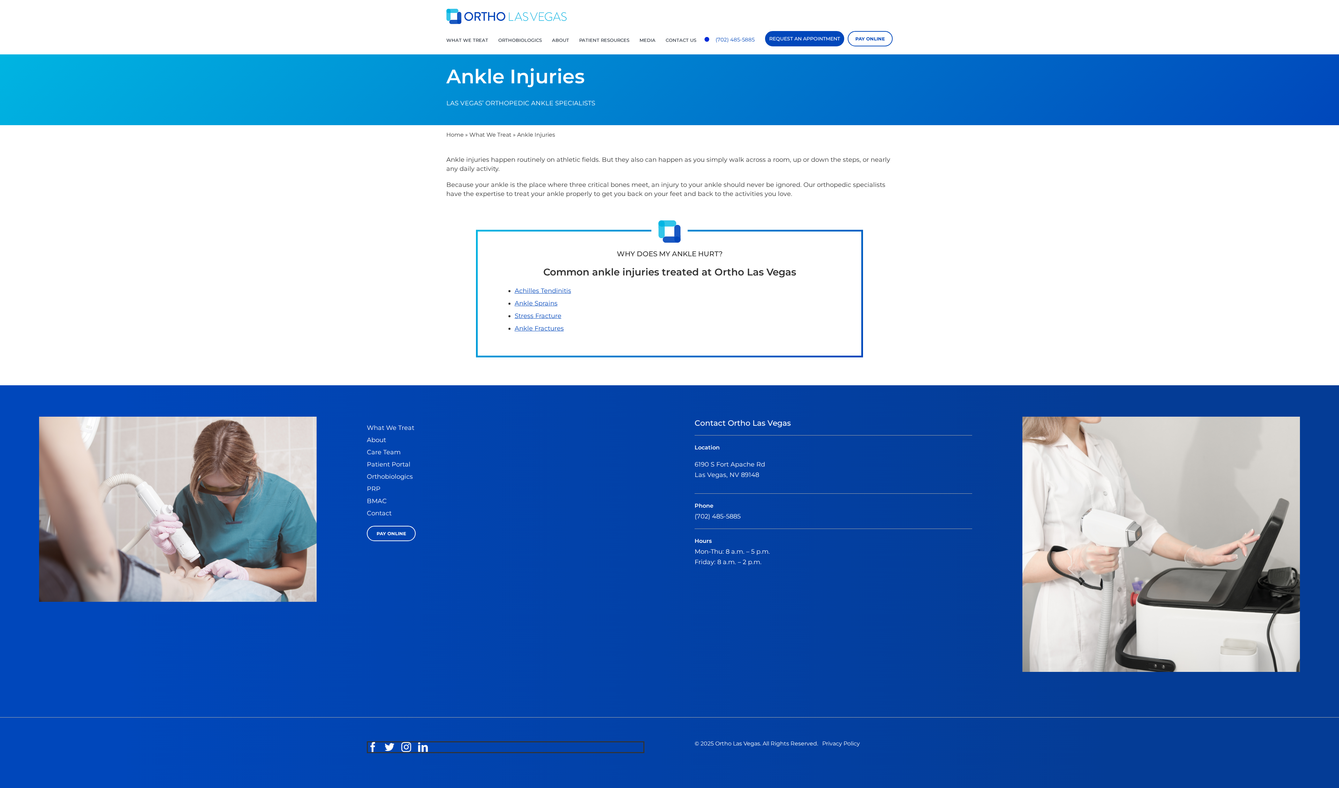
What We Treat (490, 134)
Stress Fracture (538, 316)
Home (455, 134)
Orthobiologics (390, 476)
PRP (373, 489)
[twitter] (389, 747)
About (376, 440)
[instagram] (406, 747)
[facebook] (373, 747)
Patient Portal (388, 464)
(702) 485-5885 (735, 39)
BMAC (377, 501)
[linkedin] (423, 747)
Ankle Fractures (539, 328)
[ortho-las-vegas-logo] (506, 12)
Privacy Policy (841, 743)
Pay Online (870, 38)
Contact (379, 513)
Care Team (384, 452)
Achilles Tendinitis (543, 291)
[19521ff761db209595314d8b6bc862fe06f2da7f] (1161, 420)
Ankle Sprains (536, 303)
